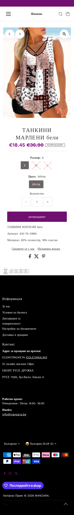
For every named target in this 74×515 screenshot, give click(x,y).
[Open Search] (60, 14)
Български (10, 443)
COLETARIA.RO (36, 357)
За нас (6, 306)
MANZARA (42, 495)
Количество (37, 193)
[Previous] (9, 34)
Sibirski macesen (15, 500)
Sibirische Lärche (40, 500)
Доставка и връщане (15, 334)
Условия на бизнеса (14, 312)
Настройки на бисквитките (19, 328)
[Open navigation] (11, 14)
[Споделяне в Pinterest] (43, 257)
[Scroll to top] (66, 507)
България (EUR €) (41, 443)
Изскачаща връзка (49, 248)
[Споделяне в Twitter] (37, 257)
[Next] (19, 34)
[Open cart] (68, 14)
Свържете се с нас (23, 248)
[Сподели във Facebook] (30, 257)
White (36, 184)
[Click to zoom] (64, 34)
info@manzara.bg (14, 414)
